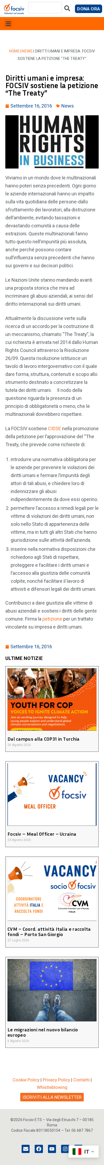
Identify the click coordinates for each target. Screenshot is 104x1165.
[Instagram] (65, 1149)
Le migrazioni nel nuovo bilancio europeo (42, 1032)
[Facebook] (39, 1149)
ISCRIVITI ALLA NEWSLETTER (52, 1097)
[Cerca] (67, 9)
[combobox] (45, 7)
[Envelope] (26, 1149)
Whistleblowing (52, 1087)
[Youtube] (52, 1149)
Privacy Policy (56, 1079)
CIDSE (54, 428)
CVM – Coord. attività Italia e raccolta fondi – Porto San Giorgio (49, 931)
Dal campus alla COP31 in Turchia (43, 739)
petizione (52, 619)
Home (14, 51)
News (27, 51)
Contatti (81, 1079)
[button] (8, 23)
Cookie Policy (26, 1079)
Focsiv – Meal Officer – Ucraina (41, 834)
